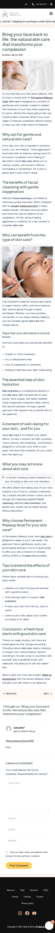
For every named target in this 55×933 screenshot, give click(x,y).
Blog (22, 890)
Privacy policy (27, 903)
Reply (8, 747)
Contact (39, 897)
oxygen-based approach (24, 205)
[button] (51, 4)
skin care (45, 536)
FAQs (45, 890)
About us (11, 890)
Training (27, 897)
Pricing (15, 897)
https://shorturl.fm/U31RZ (20, 740)
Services (34, 890)
